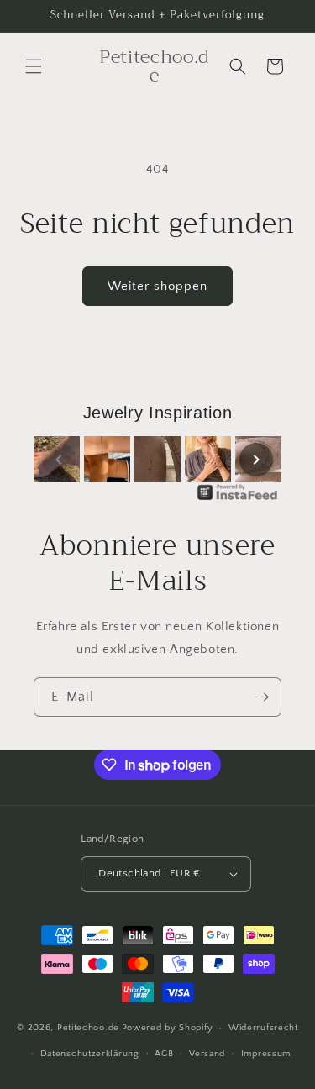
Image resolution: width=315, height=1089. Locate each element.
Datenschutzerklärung (89, 1054)
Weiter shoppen (157, 286)
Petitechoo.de (88, 1028)
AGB (164, 1054)
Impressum (266, 1054)
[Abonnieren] (262, 697)
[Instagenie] (237, 499)
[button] (33, 66)
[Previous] (59, 459)
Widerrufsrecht (263, 1028)
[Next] (256, 459)
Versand (207, 1054)
